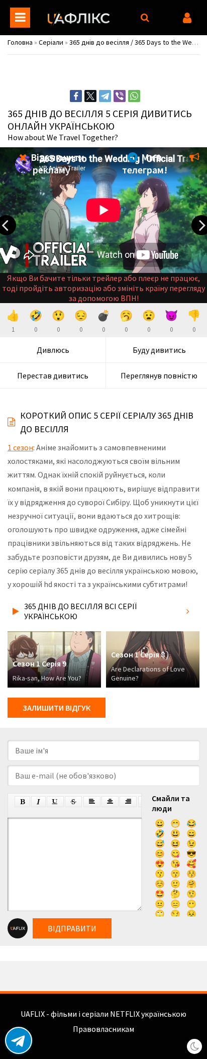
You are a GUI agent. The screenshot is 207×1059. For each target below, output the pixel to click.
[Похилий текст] (38, 801)
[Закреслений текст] (73, 801)
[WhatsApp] (134, 96)
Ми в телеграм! (144, 163)
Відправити (72, 928)
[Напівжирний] (22, 801)
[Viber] (120, 96)
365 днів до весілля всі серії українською (80, 611)
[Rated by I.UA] (103, 1039)
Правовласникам (103, 1029)
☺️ (160, 884)
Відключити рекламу (56, 163)
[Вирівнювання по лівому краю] (91, 801)
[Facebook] (76, 96)
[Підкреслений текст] (55, 801)
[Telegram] (105, 96)
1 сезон (20, 447)
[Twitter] (90, 96)
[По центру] (110, 801)
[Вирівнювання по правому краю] (128, 801)
